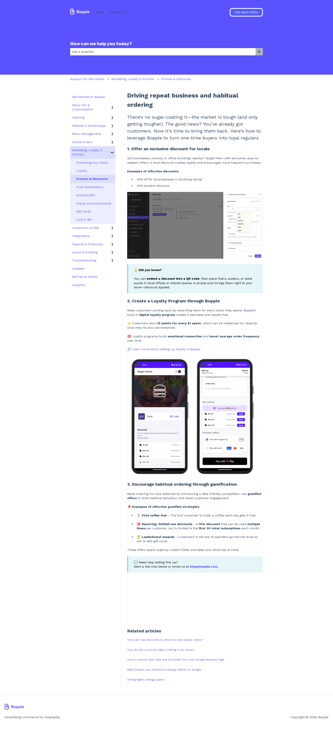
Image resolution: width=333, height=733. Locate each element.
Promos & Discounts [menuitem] (92, 179)
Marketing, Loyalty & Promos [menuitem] (87, 152)
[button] (112, 105)
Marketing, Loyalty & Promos (132, 79)
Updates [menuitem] (78, 268)
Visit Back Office (246, 12)
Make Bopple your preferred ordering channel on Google (164, 669)
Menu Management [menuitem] (86, 134)
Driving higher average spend (145, 679)
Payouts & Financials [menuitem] (87, 244)
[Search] (259, 51)
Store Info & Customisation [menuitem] (82, 107)
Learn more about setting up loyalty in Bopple (166, 349)
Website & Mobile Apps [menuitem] (89, 126)
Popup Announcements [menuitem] (93, 203)
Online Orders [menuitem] (82, 142)
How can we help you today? (101, 43)
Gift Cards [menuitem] (83, 211)
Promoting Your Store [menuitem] (92, 162)
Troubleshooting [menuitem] (84, 260)
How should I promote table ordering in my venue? (160, 649)
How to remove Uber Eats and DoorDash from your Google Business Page (175, 659)
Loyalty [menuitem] (81, 171)
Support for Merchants (87, 79)
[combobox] (163, 51)
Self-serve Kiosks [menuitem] (84, 277)
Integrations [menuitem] (81, 236)
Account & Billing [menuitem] (85, 252)
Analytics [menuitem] (79, 285)
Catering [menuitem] (78, 117)
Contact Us (118, 12)
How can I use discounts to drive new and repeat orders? (165, 639)
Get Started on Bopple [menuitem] (88, 97)
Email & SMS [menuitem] (85, 195)
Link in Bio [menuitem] (84, 219)
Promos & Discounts (176, 79)
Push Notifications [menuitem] (89, 187)
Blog (100, 12)
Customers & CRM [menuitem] (85, 228)
